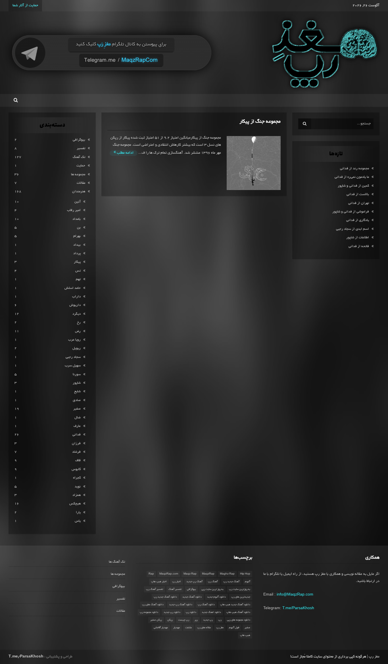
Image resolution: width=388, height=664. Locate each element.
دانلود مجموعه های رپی (238, 620)
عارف (77, 426)
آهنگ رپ (213, 581)
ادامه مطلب (124, 153)
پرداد (77, 253)
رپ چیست (183, 620)
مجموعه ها (78, 174)
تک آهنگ (79, 157)
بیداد (77, 245)
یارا (78, 512)
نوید (78, 486)
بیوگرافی (79, 140)
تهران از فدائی (358, 203)
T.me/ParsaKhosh (298, 607)
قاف (78, 460)
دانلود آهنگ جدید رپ (165, 597)
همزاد (76, 495)
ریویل (76, 348)
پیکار (77, 262)
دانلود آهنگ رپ (206, 604)
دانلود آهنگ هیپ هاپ (238, 612)
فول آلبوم (234, 627)
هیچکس (75, 504)
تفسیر (81, 148)
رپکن (170, 620)
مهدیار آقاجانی (161, 627)
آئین (77, 202)
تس (78, 271)
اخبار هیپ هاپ (159, 581)
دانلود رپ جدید (172, 612)
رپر (196, 620)
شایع (77, 391)
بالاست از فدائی (358, 194)
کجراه (77, 478)
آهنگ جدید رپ (231, 581)
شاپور (77, 383)
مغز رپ (220, 627)
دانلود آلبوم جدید (216, 597)
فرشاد (76, 452)
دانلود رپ (191, 612)
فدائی (76, 435)
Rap (151, 574)
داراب (76, 296)
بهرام (77, 236)
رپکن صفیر (156, 620)
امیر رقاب (74, 210)
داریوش (75, 305)
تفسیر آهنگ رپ (154, 589)
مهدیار (176, 627)
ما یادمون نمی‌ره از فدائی (352, 177)
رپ (220, 620)
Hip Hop (245, 574)
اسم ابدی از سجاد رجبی (352, 229)
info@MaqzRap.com (295, 594)
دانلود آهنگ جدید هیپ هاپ (235, 604)
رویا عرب (74, 340)
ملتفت (188, 627)
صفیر (77, 409)
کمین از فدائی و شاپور (353, 186)
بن (79, 227)
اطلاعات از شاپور (357, 237)
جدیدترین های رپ (240, 597)
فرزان (76, 443)
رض (78, 331)
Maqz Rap (190, 574)
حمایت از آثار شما (25, 6)
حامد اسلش (72, 288)
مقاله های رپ (204, 627)
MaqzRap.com (168, 574)
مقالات (81, 183)
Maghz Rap (227, 574)
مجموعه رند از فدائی (354, 168)
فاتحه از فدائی (359, 246)
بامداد (76, 219)
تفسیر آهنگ (175, 589)
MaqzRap (208, 574)
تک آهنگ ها (117, 562)
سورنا (77, 374)
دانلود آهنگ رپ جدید (180, 604)
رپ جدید (208, 620)
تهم (78, 279)
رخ (79, 322)
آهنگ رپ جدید (194, 581)
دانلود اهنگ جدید (211, 612)
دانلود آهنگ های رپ (153, 604)
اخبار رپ (176, 581)
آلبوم (247, 581)
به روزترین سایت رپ (239, 589)
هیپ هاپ (245, 635)
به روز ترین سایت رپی (212, 589)
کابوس (76, 469)
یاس (78, 521)
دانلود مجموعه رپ (149, 612)
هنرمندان (78, 191)
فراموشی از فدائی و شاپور (350, 212)
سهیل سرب (73, 366)
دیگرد (76, 314)
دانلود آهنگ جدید (192, 597)
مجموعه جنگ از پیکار (260, 121)
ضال (77, 417)
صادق (77, 400)
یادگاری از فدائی (357, 220)
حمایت (80, 166)
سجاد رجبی (73, 357)
